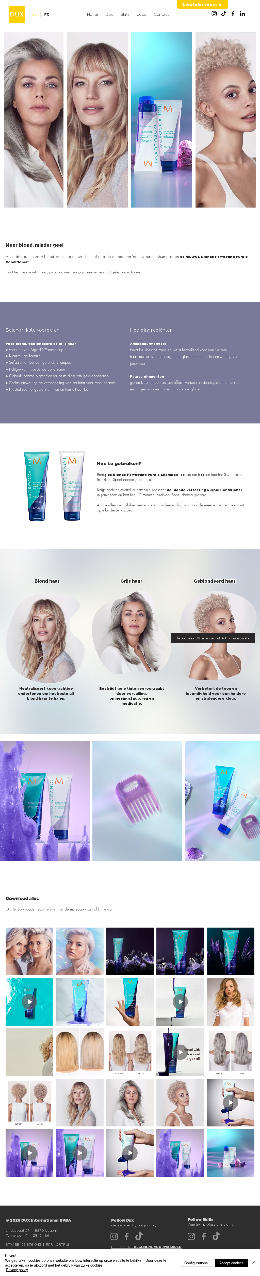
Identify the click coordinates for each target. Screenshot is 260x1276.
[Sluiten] (254, 1262)
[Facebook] (233, 13)
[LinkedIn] (242, 13)
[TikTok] (223, 13)
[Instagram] (214, 13)
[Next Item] (251, 801)
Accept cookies (231, 1262)
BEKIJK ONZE (146, 1247)
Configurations (196, 1262)
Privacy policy (17, 1269)
